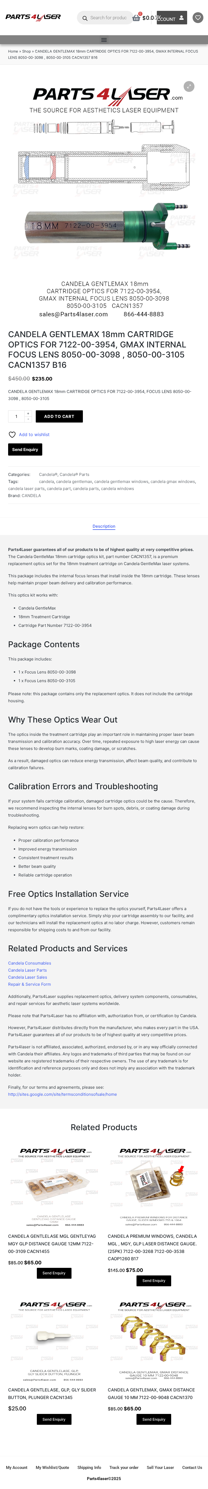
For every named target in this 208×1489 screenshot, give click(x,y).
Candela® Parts (74, 474)
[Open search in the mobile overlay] (105, 17)
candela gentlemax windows (121, 481)
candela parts (86, 488)
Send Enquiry (25, 449)
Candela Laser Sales (27, 977)
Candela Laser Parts (27, 970)
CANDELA (31, 495)
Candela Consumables (29, 963)
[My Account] (181, 17)
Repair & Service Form (29, 984)
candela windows (117, 488)
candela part (59, 488)
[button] (104, 39)
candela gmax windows (173, 481)
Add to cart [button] (54, 1228)
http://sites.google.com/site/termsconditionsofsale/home (62, 1094)
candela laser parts (26, 488)
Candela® (48, 474)
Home (13, 51)
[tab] (104, 526)
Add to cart (59, 416)
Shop (26, 51)
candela (46, 481)
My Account (165, 18)
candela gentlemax (74, 481)
